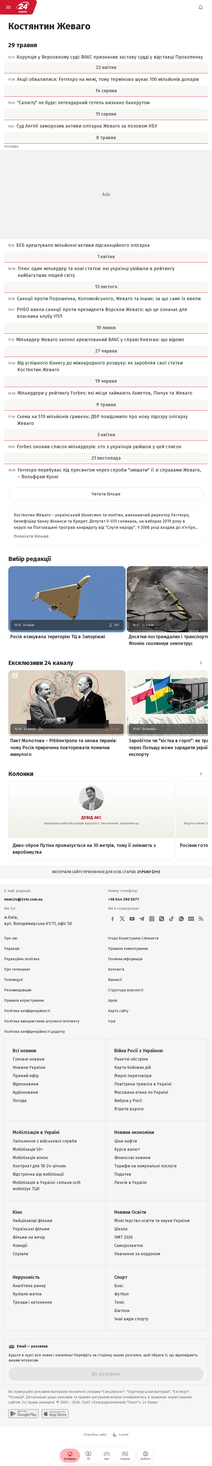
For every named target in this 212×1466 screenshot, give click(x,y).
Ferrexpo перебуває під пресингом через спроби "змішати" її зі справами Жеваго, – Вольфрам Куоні (109, 473)
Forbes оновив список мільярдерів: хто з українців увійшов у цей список (99, 447)
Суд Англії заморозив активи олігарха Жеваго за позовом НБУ (87, 126)
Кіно (17, 1212)
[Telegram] (142, 918)
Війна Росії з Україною (138, 1051)
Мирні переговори (133, 1075)
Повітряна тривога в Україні (142, 1084)
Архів (112, 1000)
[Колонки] (201, 774)
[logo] (23, 7)
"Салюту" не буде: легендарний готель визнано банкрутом (83, 103)
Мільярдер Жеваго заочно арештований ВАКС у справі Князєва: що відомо (100, 339)
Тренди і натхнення (32, 1302)
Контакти (116, 969)
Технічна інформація (125, 959)
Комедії (20, 1245)
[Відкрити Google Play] (23, 1413)
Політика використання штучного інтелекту (41, 1021)
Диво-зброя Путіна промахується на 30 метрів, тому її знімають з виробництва (84, 849)
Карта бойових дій (132, 1067)
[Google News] (191, 918)
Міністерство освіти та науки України (152, 1220)
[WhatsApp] (181, 918)
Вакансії (115, 980)
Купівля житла (27, 1294)
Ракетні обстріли (131, 1059)
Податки (122, 1174)
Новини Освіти (130, 1212)
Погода (20, 1100)
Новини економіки (134, 1132)
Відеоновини (26, 1084)
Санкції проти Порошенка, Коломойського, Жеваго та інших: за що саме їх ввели (109, 298)
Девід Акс (91, 817)
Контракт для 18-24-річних (39, 1165)
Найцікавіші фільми (32, 1220)
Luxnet (123, 1434)
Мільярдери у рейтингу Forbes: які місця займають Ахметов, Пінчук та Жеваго (105, 393)
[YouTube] (132, 918)
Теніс (119, 1302)
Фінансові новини (132, 1157)
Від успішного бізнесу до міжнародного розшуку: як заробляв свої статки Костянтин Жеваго (100, 366)
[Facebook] (112, 918)
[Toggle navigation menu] (8, 7)
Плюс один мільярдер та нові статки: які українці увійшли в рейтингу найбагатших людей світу (96, 272)
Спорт (120, 1277)
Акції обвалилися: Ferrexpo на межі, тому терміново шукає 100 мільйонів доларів (108, 79)
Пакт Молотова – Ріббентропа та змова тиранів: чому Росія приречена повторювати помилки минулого (63, 747)
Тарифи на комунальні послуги (145, 1165)
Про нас (11, 938)
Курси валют (127, 1149)
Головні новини (28, 1059)
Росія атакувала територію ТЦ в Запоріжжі (57, 637)
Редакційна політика (21, 959)
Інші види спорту (131, 1318)
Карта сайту (118, 1011)
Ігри (111, 1021)
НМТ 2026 (123, 1237)
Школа (120, 1228)
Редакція (11, 948)
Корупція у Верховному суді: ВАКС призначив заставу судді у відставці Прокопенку (110, 57)
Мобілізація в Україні (36, 1132)
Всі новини (24, 1051)
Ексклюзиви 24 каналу (40, 663)
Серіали (20, 1253)
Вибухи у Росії (128, 1100)
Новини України (29, 1067)
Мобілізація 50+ (28, 1149)
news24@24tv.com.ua (23, 899)
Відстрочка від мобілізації (38, 1174)
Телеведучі (13, 980)
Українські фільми (31, 1228)
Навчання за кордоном (137, 1253)
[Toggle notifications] (200, 7)
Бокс (119, 1285)
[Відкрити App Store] (55, 1413)
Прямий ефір (26, 1075)
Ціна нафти (125, 1141)
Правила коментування (128, 948)
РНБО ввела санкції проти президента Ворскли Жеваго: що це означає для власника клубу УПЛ (102, 313)
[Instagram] (151, 918)
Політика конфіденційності (27, 1011)
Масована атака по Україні (141, 1092)
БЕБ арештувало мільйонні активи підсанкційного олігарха (83, 245)
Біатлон (122, 1310)
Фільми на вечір (29, 1237)
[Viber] (161, 918)
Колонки (20, 773)
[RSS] (200, 918)
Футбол (121, 1294)
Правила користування (24, 1000)
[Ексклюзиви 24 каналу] (201, 663)
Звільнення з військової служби (45, 1141)
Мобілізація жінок (30, 1157)
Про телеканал (17, 969)
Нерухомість (26, 1277)
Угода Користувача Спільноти (133, 938)
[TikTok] (171, 918)
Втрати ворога (128, 1108)
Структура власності (125, 990)
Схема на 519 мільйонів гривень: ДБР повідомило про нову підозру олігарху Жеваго (102, 420)
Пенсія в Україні (130, 1182)
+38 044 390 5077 (123, 899)
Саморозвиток (128, 1245)
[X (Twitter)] (122, 918)
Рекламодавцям (17, 990)
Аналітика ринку (29, 1285)
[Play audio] (40, 729)
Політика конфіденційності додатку (34, 1031)
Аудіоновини (25, 1092)
